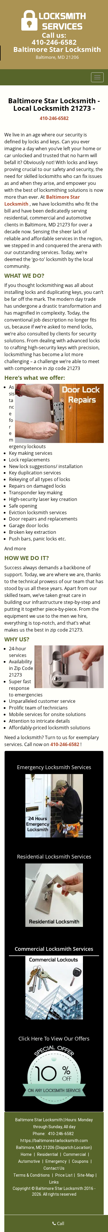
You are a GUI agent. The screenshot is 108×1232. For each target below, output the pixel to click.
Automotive (29, 1161)
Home (26, 1154)
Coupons (80, 1161)
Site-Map (85, 1175)
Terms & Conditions (31, 1175)
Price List (64, 1175)
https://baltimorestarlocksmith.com (54, 1140)
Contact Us (54, 1168)
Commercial (74, 1154)
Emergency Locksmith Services (54, 767)
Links (54, 1182)
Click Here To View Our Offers (54, 1038)
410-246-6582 (54, 42)
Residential (47, 1154)
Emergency (56, 1161)
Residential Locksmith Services (54, 856)
